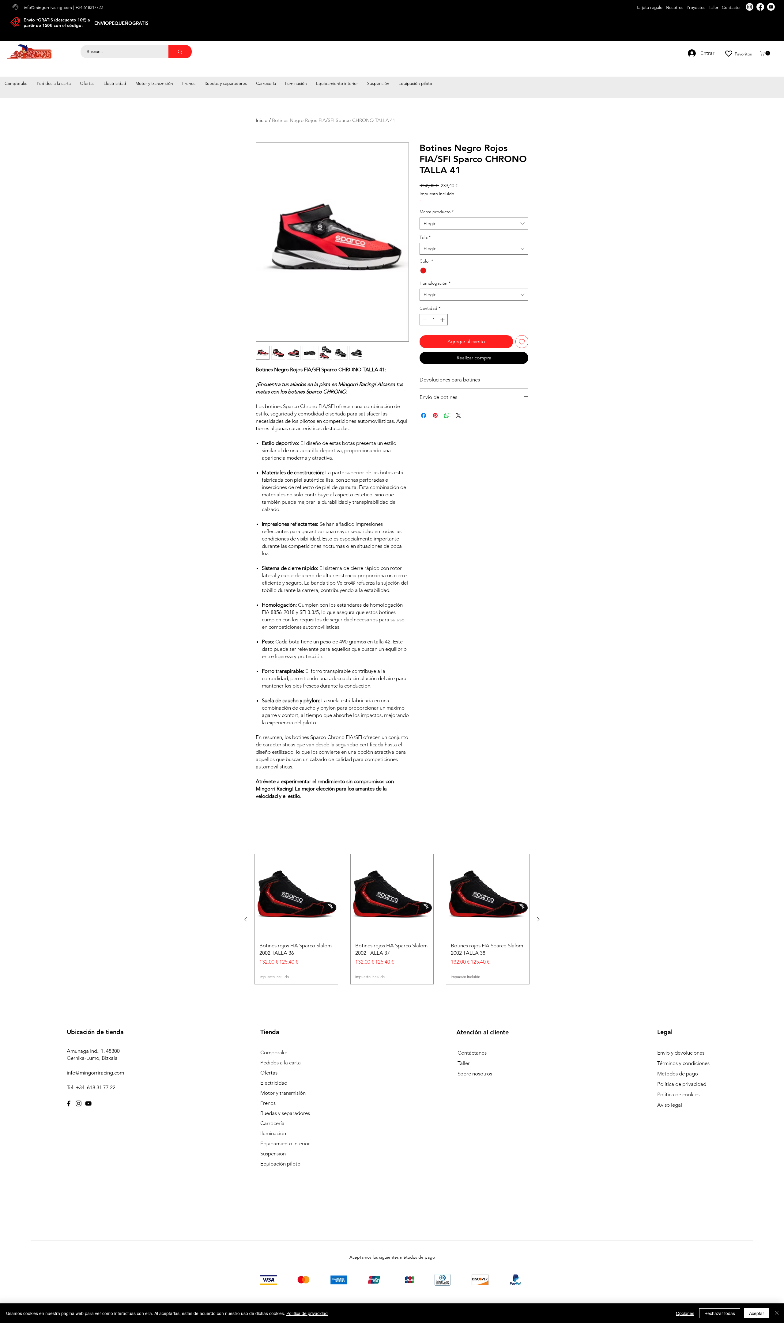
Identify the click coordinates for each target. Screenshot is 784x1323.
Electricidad (273, 1083)
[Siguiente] (538, 919)
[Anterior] (245, 919)
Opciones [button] (685, 1313)
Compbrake (273, 1052)
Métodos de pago (678, 1074)
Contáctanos (472, 1053)
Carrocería (272, 1123)
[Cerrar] (776, 1313)
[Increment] (443, 319)
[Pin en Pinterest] (435, 415)
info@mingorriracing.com (48, 7)
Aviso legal (669, 1105)
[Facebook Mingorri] (760, 7)
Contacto (730, 7)
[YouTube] (88, 1103)
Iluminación (273, 1133)
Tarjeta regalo (649, 7)
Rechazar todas (719, 1313)
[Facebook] (69, 1103)
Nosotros (674, 7)
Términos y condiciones (683, 1063)
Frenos (268, 1103)
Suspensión (273, 1154)
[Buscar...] (180, 51)
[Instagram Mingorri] (749, 7)
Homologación (435, 283)
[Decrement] (424, 319)
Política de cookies (678, 1094)
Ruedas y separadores (285, 1113)
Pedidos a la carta (280, 1063)
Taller (713, 7)
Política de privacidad (681, 1084)
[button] (765, 53)
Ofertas (268, 1073)
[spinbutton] (433, 319)
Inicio (262, 120)
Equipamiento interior (285, 1143)
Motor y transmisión (283, 1093)
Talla (425, 237)
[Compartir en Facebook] (423, 415)
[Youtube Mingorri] (771, 7)
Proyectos (696, 7)
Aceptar (756, 1313)
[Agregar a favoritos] (521, 341)
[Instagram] (78, 1103)
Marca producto (437, 211)
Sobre (464, 1074)
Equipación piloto (280, 1164)
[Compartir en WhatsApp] (446, 415)
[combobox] (474, 223)
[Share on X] (458, 415)
